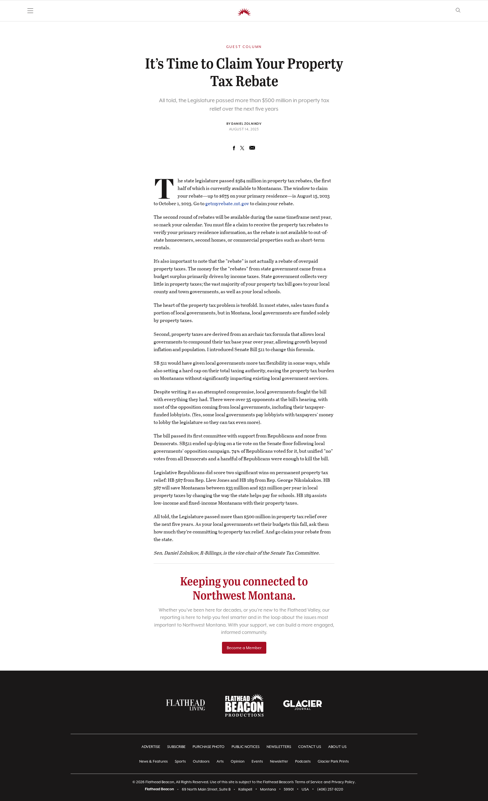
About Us (337, 747)
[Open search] (458, 10)
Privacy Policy (343, 782)
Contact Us (309, 747)
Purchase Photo (209, 747)
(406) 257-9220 (330, 789)
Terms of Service (309, 782)
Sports (180, 761)
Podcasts (303, 761)
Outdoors (201, 761)
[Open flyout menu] (30, 11)
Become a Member (244, 647)
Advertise (150, 747)
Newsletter (279, 761)
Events (257, 761)
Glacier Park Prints (333, 761)
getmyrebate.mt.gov (227, 203)
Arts (220, 761)
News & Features (153, 761)
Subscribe (176, 747)
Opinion (238, 761)
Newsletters (279, 747)
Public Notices (246, 747)
